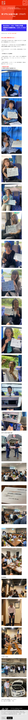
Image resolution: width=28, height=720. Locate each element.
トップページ (3, 7)
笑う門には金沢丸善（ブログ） (13, 7)
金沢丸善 (3, 3)
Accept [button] (10, 718)
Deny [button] (3, 718)
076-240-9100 (15, 709)
